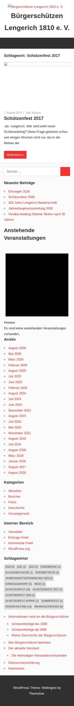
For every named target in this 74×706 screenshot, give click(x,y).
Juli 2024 (14, 399)
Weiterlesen (14, 154)
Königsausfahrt (18, 584)
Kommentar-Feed (20, 543)
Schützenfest (17, 589)
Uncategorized (18, 513)
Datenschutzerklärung (23, 663)
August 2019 (17, 438)
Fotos (12, 502)
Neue (40, 584)
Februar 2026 (17, 365)
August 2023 (17, 416)
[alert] (37, 291)
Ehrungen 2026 (19, 191)
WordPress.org (19, 549)
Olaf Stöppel (33, 112)
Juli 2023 (14, 421)
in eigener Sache (19, 572)
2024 (33, 566)
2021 (21, 566)
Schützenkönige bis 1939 (29, 624)
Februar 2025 (17, 388)
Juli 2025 (14, 376)
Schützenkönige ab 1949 (29, 629)
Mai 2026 (14, 354)
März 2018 (15, 456)
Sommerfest (52, 600)
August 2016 (17, 472)
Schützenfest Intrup (22, 600)
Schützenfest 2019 (20, 595)
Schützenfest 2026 (21, 197)
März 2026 (15, 359)
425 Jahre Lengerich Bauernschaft (32, 203)
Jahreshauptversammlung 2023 (29, 578)
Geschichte (16, 508)
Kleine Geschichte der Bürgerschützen (39, 635)
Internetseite (47, 572)
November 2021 (19, 433)
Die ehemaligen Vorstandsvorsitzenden (39, 655)
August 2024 (17, 393)
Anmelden (15, 532)
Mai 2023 (14, 427)
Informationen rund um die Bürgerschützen (38, 616)
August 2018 (17, 450)
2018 (9, 566)
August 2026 (17, 348)
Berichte (14, 496)
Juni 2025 (15, 382)
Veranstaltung (18, 606)
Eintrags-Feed (18, 537)
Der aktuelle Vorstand (23, 648)
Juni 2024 (15, 405)
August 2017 (17, 467)
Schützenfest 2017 (23, 118)
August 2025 (17, 371)
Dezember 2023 (19, 410)
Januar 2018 (17, 461)
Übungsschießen (48, 606)
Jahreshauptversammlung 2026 (30, 208)
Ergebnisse (51, 566)
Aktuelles (14, 491)
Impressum (16, 668)
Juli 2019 (14, 444)
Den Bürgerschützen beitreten (29, 642)
